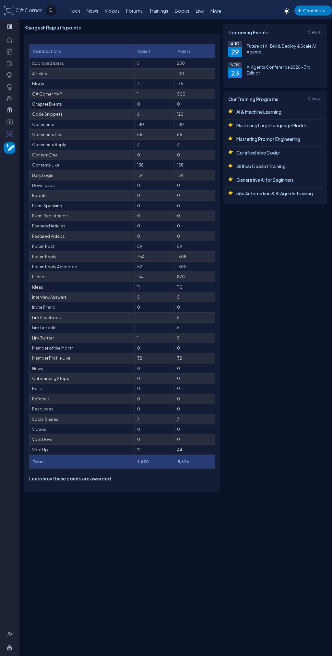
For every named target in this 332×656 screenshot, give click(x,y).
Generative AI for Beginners (265, 180)
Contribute (314, 10)
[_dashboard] (10, 51)
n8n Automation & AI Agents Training (274, 193)
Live (200, 11)
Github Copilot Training (261, 166)
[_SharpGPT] (10, 133)
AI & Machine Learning (258, 112)
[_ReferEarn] (10, 109)
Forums (134, 11)
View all (315, 32)
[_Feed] (10, 39)
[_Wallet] (10, 63)
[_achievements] (10, 87)
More (215, 11)
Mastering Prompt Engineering (268, 139)
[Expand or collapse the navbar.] (10, 26)
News (92, 11)
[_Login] (10, 647)
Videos (112, 11)
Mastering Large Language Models (272, 125)
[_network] (10, 98)
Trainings (158, 11)
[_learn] (10, 74)
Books (182, 11)
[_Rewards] (10, 122)
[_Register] (10, 634)
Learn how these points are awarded (70, 478)
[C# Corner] (9, 10)
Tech (75, 11)
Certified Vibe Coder (258, 152)
